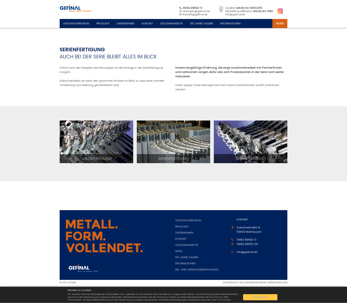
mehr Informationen (221, 299)
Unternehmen (125, 23)
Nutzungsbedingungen (253, 282)
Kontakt (147, 23)
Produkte (102, 23)
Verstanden (260, 297)
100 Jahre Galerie (201, 23)
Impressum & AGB (277, 282)
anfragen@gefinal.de (196, 11)
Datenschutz (230, 282)
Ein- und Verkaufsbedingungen (196, 269)
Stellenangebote (171, 23)
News (280, 23)
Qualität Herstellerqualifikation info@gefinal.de (249, 11)
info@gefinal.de (247, 252)
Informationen (230, 23)
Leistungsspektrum (76, 23)
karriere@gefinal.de (195, 14)
